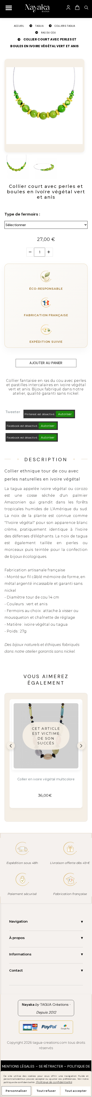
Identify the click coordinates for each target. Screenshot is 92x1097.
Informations (20, 954)
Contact (16, 970)
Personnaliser (16, 1091)
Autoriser (65, 414)
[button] (11, 746)
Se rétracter (51, 1066)
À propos (17, 938)
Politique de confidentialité (54, 1082)
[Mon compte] (68, 7)
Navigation (18, 921)
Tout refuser (46, 1091)
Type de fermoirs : (22, 214)
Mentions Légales (18, 1066)
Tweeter (13, 412)
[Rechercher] (86, 7)
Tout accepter (76, 1091)
